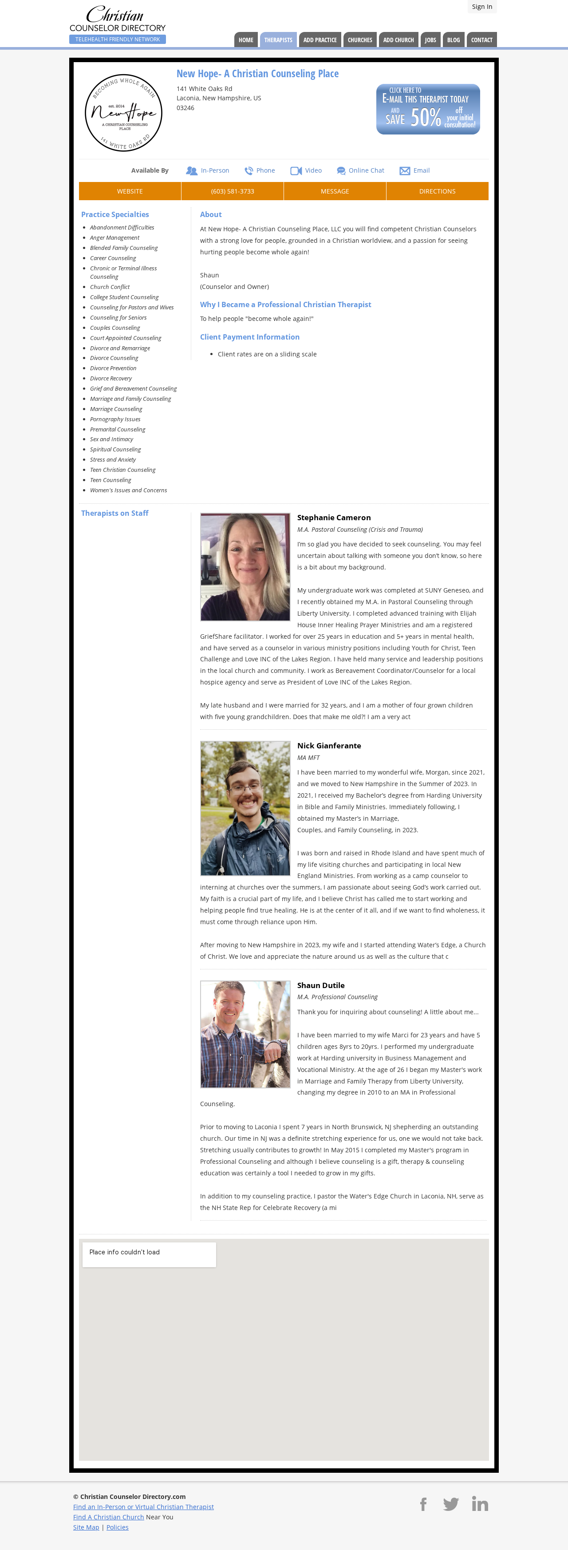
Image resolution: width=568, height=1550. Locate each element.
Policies (117, 1527)
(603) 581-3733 (232, 191)
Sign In (482, 6)
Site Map (86, 1527)
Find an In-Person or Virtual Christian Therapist (143, 1507)
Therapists (278, 40)
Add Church (398, 40)
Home (246, 40)
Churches (360, 40)
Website (130, 191)
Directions (437, 191)
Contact (482, 40)
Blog (453, 40)
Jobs (430, 40)
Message (335, 191)
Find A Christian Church (108, 1517)
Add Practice (320, 40)
